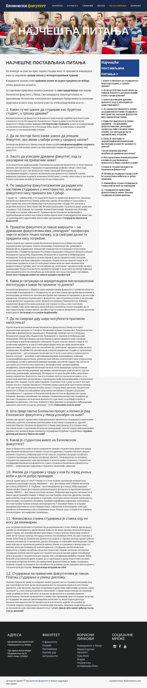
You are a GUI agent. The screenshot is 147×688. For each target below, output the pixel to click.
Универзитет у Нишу (89, 645)
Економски (26, 5)
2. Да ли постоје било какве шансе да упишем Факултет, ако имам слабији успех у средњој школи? (119, 93)
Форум (81, 659)
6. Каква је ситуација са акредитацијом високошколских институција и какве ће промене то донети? (118, 142)
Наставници (49, 649)
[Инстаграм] (115, 646)
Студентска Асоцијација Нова (87, 664)
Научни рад (49, 652)
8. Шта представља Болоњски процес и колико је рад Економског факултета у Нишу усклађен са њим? (119, 160)
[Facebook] (120, 646)
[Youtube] (125, 646)
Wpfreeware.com (132, 681)
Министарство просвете (85, 651)
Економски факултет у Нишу (41, 681)
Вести (101, 5)
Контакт (136, 5)
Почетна (57, 5)
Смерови (87, 5)
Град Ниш (83, 656)
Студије (46, 645)
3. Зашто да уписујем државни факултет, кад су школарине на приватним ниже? (117, 102)
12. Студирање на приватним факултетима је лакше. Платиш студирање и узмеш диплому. (117, 192)
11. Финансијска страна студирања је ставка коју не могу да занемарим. (119, 184)
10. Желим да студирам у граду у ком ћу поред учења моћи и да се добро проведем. (119, 176)
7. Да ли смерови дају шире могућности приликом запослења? (118, 152)
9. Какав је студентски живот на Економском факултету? (117, 168)
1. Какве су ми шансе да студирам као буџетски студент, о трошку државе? (119, 83)
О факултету (49, 642)
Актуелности (50, 656)
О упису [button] (72, 5)
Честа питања (117, 5)
